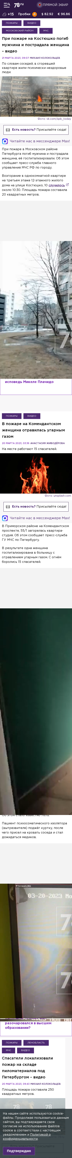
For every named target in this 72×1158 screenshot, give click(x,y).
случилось (57, 185)
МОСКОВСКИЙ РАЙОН (19, 31)
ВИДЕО (31, 23)
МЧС (46, 31)
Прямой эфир (55, 5)
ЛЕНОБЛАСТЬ (36, 1043)
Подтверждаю (19, 1151)
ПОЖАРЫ (11, 23)
